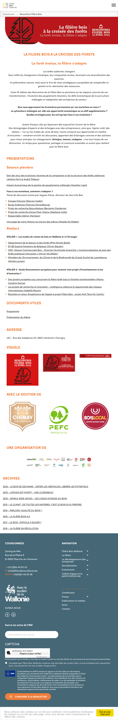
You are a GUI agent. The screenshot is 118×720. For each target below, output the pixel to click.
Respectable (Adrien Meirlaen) (24, 215)
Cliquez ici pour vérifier (30, 653)
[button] (113, 6)
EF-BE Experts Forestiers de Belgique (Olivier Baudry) (35, 246)
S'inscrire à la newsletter (31, 696)
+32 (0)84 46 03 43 (17, 567)
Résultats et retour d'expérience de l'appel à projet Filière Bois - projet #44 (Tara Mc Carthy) (56, 294)
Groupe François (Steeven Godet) (25, 201)
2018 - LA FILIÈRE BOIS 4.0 (16, 516)
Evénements (68, 569)
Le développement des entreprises (74, 560)
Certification (68, 592)
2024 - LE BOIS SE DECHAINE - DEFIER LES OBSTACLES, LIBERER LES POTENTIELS (45, 486)
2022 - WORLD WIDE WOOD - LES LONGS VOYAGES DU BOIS (35, 498)
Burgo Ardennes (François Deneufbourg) (29, 204)
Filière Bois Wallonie (72, 551)
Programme (13, 311)
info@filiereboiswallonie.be (23, 570)
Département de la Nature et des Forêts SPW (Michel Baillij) (39, 242)
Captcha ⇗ (42, 657)
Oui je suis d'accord (105, 713)
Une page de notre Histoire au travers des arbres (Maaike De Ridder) (43, 221)
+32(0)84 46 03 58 (23, 574)
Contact (66, 608)
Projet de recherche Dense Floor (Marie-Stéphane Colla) (37, 212)
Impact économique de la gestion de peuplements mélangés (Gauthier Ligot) (47, 185)
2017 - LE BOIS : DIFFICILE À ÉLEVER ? (22, 522)
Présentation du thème (18, 317)
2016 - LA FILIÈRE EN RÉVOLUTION (20, 528)
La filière (66, 555)
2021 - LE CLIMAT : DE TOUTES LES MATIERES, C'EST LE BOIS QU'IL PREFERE (42, 504)
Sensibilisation (69, 565)
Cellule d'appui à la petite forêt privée (72, 574)
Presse (65, 596)
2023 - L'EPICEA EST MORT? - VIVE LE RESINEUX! (28, 492)
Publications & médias (73, 600)
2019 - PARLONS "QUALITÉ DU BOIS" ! (22, 510)
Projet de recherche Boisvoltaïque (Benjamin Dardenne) (37, 208)
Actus (64, 604)
